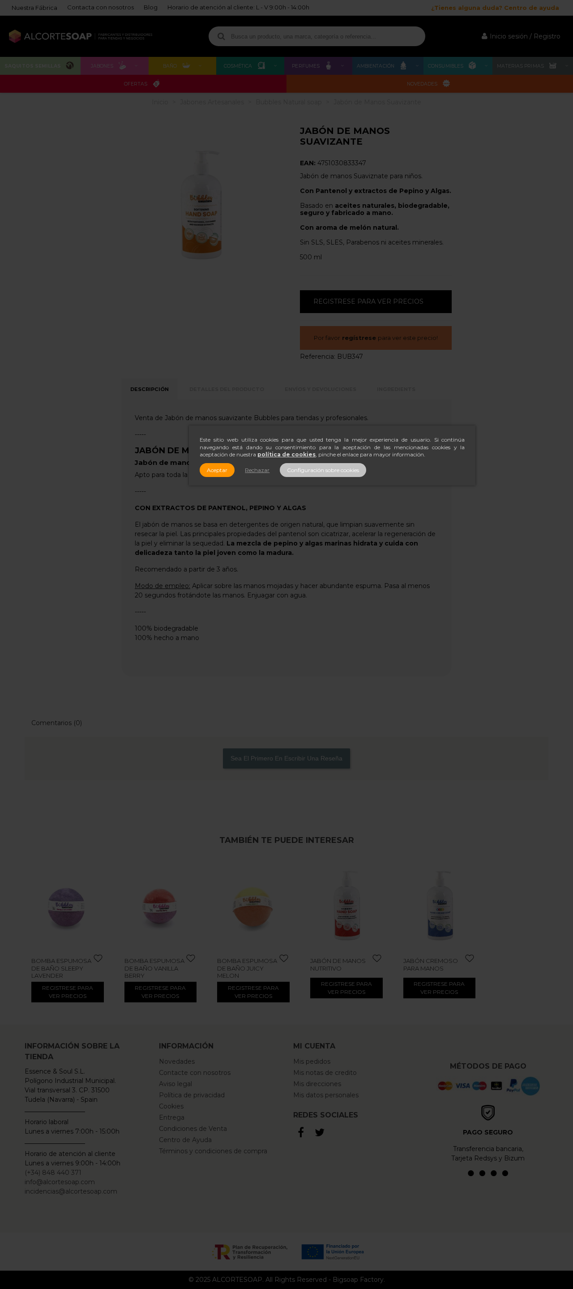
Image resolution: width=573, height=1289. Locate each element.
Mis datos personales (326, 1095)
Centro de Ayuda (185, 1140)
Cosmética (238, 66)
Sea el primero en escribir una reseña (286, 758)
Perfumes (306, 66)
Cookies (171, 1106)
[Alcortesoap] (80, 36)
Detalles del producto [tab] (226, 389)
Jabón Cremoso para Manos (430, 964)
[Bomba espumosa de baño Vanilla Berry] (160, 905)
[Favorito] (98, 959)
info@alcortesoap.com (60, 1182)
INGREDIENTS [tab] (396, 389)
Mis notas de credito (325, 1073)
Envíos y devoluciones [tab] (320, 389)
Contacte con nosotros (195, 1073)
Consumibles (445, 66)
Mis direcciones (317, 1084)
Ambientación (375, 66)
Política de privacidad (192, 1095)
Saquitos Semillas (32, 66)
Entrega (171, 1117)
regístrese (359, 337)
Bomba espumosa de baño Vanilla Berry (154, 968)
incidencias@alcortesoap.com (71, 1191)
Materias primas (520, 66)
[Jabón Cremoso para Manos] (439, 905)
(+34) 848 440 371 (53, 1173)
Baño (170, 66)
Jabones (102, 66)
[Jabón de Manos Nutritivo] (346, 905)
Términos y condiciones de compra (213, 1151)
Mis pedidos (311, 1061)
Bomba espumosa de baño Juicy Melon (247, 968)
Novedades (422, 84)
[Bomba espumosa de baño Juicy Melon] (253, 905)
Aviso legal (175, 1084)
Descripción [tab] (149, 389)
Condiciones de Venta (193, 1129)
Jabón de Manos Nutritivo (338, 964)
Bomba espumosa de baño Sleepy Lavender (61, 968)
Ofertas (135, 84)
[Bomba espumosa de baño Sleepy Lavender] (67, 905)
